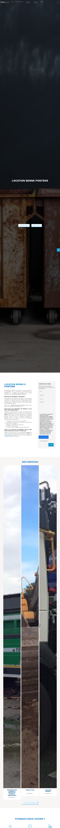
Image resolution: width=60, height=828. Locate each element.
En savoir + (12, 797)
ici (49, 433)
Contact (41, 1)
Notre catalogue (28, 2)
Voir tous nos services (30, 802)
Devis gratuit (36, 225)
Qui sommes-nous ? (19, 2)
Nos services (36, 2)
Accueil (12, 1)
